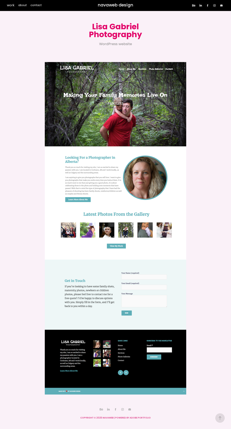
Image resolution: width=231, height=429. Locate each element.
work (10, 5)
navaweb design (115, 5)
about (22, 5)
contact (36, 5)
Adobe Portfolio (140, 418)
